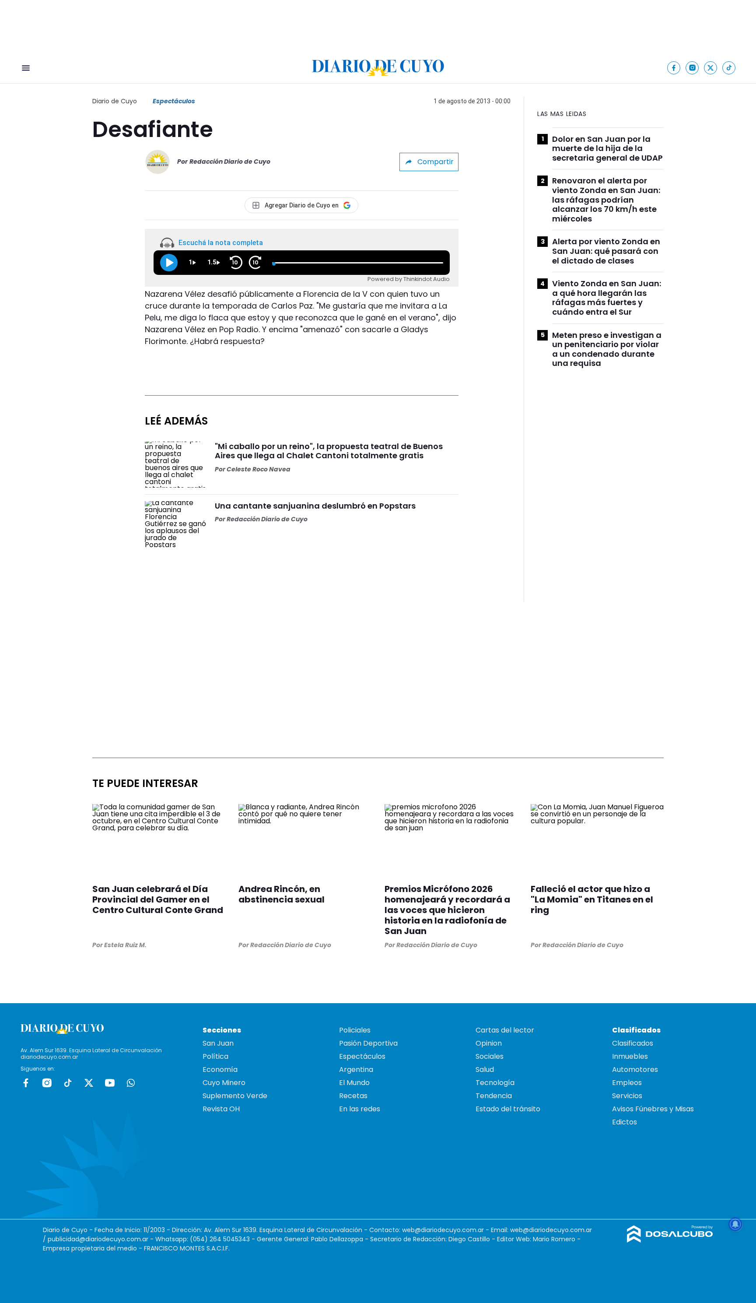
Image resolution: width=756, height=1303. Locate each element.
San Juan (218, 1043)
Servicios (627, 1096)
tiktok (68, 1083)
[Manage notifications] (735, 1224)
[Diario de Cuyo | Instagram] (692, 67)
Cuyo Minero (224, 1083)
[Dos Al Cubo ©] (670, 1240)
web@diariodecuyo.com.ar (443, 1230)
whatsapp (131, 1083)
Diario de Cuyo (114, 101)
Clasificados (632, 1043)
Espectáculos (174, 101)
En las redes (359, 1109)
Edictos (624, 1122)
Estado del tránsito (508, 1109)
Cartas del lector (505, 1030)
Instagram (47, 1083)
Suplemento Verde (235, 1096)
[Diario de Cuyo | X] (710, 67)
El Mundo (354, 1083)
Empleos (627, 1083)
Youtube (110, 1083)
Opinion (489, 1043)
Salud (485, 1069)
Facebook (26, 1083)
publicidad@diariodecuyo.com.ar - (101, 1239)
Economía (220, 1069)
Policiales (355, 1030)
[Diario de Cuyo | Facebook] (674, 67)
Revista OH (221, 1109)
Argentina (356, 1069)
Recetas (353, 1096)
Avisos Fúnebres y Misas (653, 1109)
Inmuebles (630, 1056)
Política (215, 1056)
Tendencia (494, 1096)
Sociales (490, 1056)
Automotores (635, 1069)
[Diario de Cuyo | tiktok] (729, 67)
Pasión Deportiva (368, 1043)
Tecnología (495, 1083)
